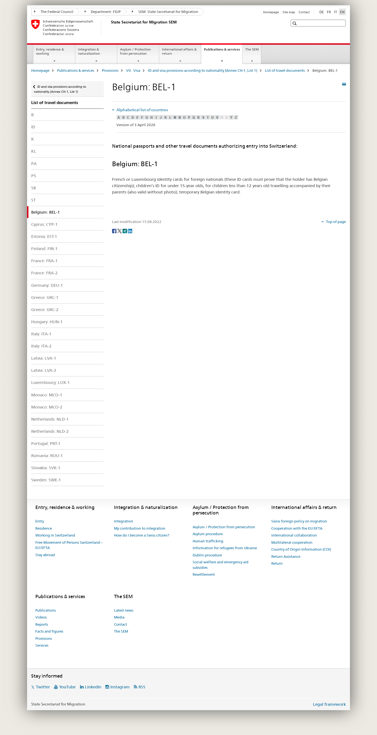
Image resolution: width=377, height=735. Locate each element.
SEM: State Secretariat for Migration (167, 11)
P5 (33, 175)
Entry (39, 521)
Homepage (271, 12)
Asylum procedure (208, 534)
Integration (123, 521)
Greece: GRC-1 (45, 297)
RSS (142, 686)
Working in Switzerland (55, 535)
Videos (41, 617)
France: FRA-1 (44, 260)
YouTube (67, 686)
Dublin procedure (207, 555)
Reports (41, 624)
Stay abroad (45, 555)
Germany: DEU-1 (47, 285)
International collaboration (294, 535)
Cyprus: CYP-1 (44, 224)
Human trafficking (208, 541)
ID (33, 126)
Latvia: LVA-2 (43, 370)
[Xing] (125, 231)
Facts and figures (49, 631)
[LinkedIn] (130, 231)
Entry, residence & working (50, 51)
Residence (43, 528)
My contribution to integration (139, 528)
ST (33, 200)
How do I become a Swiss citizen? (141, 535)
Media (119, 617)
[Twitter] (120, 231)
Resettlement (204, 574)
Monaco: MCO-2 (46, 407)
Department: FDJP (105, 11)
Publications (45, 610)
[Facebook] (114, 231)
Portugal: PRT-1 (45, 443)
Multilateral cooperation (291, 542)
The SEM (252, 49)
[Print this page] (344, 84)
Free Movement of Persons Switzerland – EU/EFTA (69, 545)
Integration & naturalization (89, 51)
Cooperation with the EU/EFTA (296, 528)
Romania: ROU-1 (47, 455)
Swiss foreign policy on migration (299, 521)
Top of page (335, 221)
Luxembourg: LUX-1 (50, 382)
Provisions (110, 70)
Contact (304, 12)
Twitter (43, 686)
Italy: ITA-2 (41, 346)
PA (34, 163)
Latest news (123, 610)
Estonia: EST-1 (44, 236)
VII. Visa (133, 70)
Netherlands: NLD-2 (50, 431)
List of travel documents (285, 70)
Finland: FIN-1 (44, 248)
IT (335, 12)
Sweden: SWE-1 (46, 479)
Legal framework (329, 704)
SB (33, 187)
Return (277, 563)
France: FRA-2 (44, 272)
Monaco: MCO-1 (46, 394)
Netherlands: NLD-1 (50, 419)
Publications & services (223, 51)
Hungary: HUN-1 (47, 321)
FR (329, 12)
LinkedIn (93, 686)
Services (41, 645)
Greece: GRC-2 (45, 309)
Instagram (120, 686)
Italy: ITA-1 (41, 333)
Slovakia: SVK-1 (45, 467)
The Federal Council (56, 11)
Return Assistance (285, 556)
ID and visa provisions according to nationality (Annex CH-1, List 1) (202, 70)
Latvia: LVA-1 (43, 358)
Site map (289, 12)
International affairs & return (179, 51)
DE (321, 12)
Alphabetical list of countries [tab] (142, 110)
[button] (295, 23)
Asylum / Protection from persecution (135, 51)
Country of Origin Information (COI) (301, 549)
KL (33, 151)
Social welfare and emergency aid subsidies (220, 565)
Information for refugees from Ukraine (225, 548)
